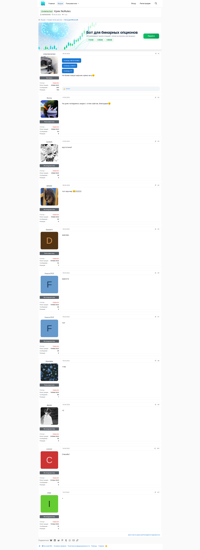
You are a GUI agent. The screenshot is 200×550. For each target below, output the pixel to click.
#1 (158, 53)
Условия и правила (60, 546)
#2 (158, 97)
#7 (158, 317)
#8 (158, 360)
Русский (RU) (47, 546)
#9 (158, 404)
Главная (51, 3)
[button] (78, 3)
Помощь (94, 546)
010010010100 (46, 14)
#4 (158, 185)
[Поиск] (156, 3)
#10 (158, 448)
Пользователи (71, 3)
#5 (158, 229)
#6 (158, 273)
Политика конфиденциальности (79, 546)
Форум (60, 3)
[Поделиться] (155, 53)
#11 (158, 492)
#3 (158, 141)
